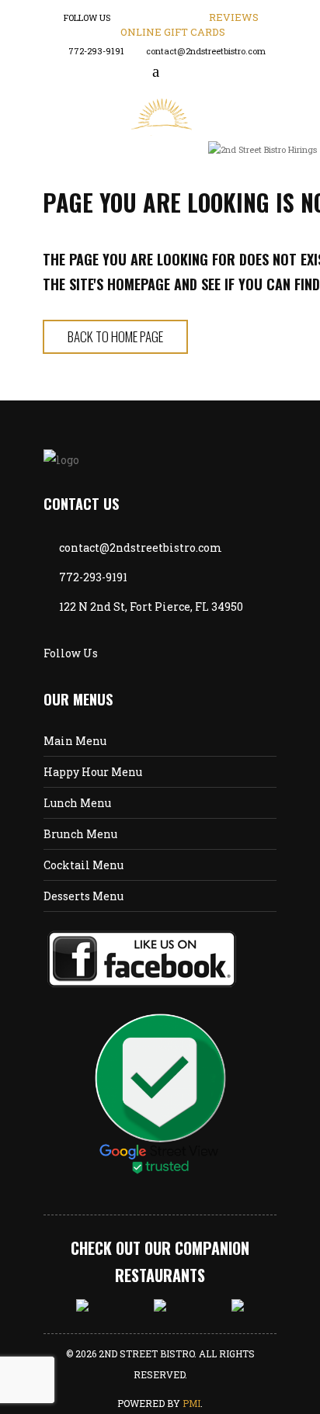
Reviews (234, 17)
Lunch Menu (77, 802)
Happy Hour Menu (92, 771)
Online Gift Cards (172, 32)
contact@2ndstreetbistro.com (206, 51)
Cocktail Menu (83, 865)
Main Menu (74, 740)
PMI (191, 1403)
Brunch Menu (80, 834)
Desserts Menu (83, 896)
